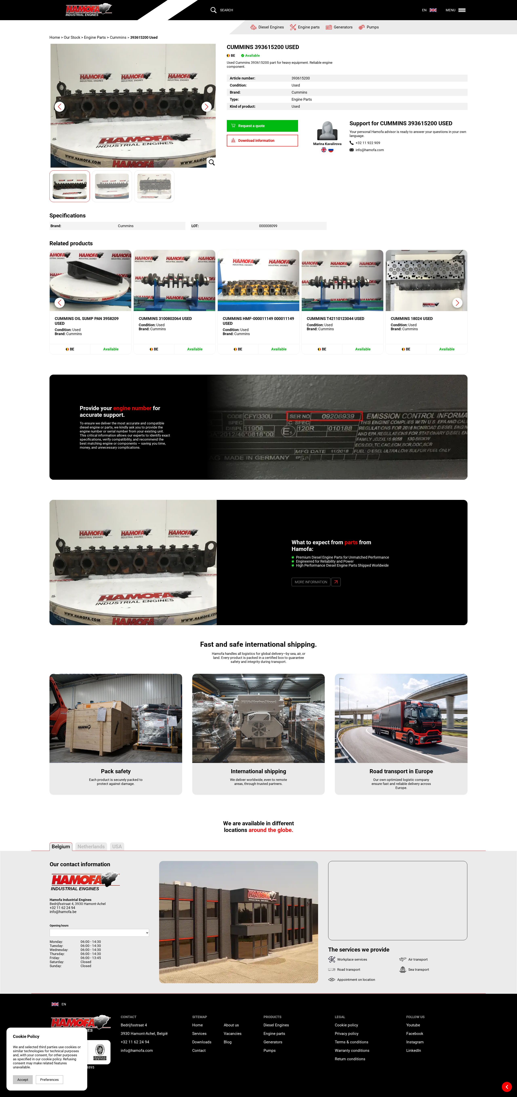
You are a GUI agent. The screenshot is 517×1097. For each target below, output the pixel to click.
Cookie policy (346, 1025)
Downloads (201, 1042)
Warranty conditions (352, 1050)
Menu (450, 10)
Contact (199, 1050)
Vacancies (233, 1033)
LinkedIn (413, 1050)
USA (117, 846)
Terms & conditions (351, 1042)
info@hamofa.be (63, 912)
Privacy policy (346, 1033)
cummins (118, 37)
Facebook (414, 1033)
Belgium (61, 846)
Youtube (413, 1025)
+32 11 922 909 (368, 143)
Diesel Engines (276, 1025)
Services (199, 1033)
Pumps (270, 1050)
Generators (273, 1042)
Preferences (49, 1080)
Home (55, 37)
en (424, 10)
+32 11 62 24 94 (62, 908)
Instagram (415, 1042)
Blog (228, 1042)
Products (272, 1017)
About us (231, 1025)
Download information (256, 141)
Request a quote (251, 126)
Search (226, 10)
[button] (207, 107)
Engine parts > (96, 37)
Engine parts (274, 1033)
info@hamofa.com (370, 150)
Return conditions (350, 1059)
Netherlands (91, 846)
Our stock (72, 37)
